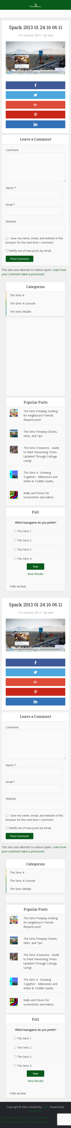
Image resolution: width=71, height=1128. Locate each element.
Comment (12, 150)
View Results (36, 574)
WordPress (35, 1111)
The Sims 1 (24, 531)
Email (10, 204)
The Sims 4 (24, 558)
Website (11, 221)
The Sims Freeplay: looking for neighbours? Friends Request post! (40, 415)
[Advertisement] (35, 357)
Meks (45, 1107)
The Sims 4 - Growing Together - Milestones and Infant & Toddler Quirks (40, 477)
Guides (23, 1117)
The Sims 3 (24, 549)
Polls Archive (18, 586)
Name (11, 188)
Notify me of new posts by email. (30, 251)
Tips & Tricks (9, 1117)
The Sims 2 (24, 540)
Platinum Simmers (12, 1122)
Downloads (41, 1117)
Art (31, 1117)
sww (50, 35)
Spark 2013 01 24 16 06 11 (33, 1105)
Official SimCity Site (36, 1122)
